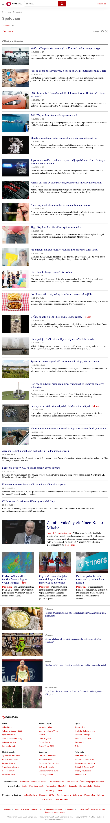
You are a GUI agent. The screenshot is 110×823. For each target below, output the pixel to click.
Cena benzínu (72, 781)
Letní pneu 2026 (82, 756)
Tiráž (41, 809)
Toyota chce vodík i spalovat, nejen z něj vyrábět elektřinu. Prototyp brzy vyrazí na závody (68, 161)
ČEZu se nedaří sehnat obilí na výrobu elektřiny (28, 501)
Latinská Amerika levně (48, 771)
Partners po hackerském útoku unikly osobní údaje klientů (90, 579)
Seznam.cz (101, 4)
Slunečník (62, 786)
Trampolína (51, 786)
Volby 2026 (7, 727)
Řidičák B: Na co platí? (84, 767)
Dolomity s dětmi (46, 774)
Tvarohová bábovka (10, 767)
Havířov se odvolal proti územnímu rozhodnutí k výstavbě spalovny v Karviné (67, 385)
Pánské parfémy (61, 799)
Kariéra (34, 809)
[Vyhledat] (62, 3)
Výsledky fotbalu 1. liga (85, 731)
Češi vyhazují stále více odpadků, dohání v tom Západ (60, 406)
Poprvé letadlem (45, 759)
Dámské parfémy (63, 795)
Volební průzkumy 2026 (12, 731)
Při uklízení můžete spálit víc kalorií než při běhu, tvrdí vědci (64, 249)
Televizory (101, 795)
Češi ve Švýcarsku (46, 767)
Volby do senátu (9, 742)
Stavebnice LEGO (46, 795)
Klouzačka (73, 786)
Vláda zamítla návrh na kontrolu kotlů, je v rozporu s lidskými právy (68, 428)
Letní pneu (77, 795)
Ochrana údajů (83, 809)
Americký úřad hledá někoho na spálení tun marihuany (60, 205)
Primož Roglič (44, 742)
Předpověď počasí (38, 781)
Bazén (24, 786)
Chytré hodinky (46, 799)
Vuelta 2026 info (45, 727)
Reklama (25, 809)
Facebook (7, 809)
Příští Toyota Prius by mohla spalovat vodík (54, 115)
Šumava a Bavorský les (48, 763)
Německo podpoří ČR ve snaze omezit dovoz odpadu (31, 467)
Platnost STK (80, 774)
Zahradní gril (50, 790)
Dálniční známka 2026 (84, 759)
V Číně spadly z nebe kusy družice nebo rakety (56, 316)
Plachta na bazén (36, 786)
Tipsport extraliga (82, 735)
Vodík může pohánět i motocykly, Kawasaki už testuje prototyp (65, 48)
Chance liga (80, 727)
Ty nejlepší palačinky (11, 756)
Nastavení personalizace (55, 812)
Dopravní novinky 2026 (85, 763)
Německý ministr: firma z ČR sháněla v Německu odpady (34, 484)
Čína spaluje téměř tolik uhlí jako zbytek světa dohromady (62, 339)
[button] (15, 56)
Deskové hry (89, 795)
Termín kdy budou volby (12, 738)
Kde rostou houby (56, 781)
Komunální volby (9, 746)
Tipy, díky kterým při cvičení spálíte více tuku (56, 227)
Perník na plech (8, 774)
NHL (77, 746)
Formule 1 (79, 742)
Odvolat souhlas (98, 809)
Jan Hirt (42, 735)
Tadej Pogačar (45, 738)
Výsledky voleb (8, 735)
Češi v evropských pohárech (92, 781)
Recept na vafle (8, 771)
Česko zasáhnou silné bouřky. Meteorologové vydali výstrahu (14, 579)
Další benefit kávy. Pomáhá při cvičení (52, 272)
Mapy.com (24, 781)
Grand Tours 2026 (46, 746)
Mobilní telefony (30, 795)
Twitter (16, 809)
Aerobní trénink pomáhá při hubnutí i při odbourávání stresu (35, 451)
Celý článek (70, 544)
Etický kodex (69, 809)
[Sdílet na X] (106, 31)
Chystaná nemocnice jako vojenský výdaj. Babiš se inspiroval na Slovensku (53, 579)
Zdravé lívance (8, 763)
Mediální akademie (54, 809)
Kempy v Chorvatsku (47, 756)
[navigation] (3, 4)
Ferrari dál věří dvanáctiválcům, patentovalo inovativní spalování (66, 182)
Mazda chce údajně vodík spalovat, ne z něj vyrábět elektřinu (64, 138)
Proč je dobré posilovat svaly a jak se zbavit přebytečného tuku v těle (68, 70)
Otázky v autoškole (83, 771)
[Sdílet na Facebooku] (102, 31)
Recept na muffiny (10, 759)
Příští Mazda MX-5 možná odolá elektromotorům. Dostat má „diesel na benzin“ (68, 94)
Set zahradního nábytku (89, 786)
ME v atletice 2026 (83, 738)
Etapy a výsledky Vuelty (48, 731)
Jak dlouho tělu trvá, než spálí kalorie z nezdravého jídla (61, 294)
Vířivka (60, 790)
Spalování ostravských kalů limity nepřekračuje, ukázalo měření (65, 361)
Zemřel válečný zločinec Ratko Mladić (75, 525)
